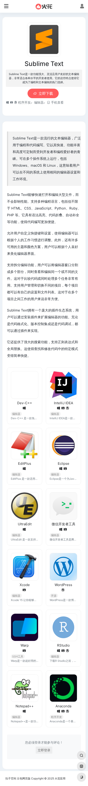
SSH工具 (17, 656)
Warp (25, 645)
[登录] (82, 6)
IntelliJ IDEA (63, 403)
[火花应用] (44, 6)
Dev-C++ (24, 403)
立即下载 (46, 93)
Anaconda (63, 706)
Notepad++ (25, 706)
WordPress (63, 585)
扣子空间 (10, 778)
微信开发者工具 (63, 524)
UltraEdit (25, 524)
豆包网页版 (23, 778)
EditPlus (24, 463)
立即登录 (44, 750)
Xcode (25, 585)
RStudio (63, 645)
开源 (53, 595)
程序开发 (24, 102)
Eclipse (63, 463)
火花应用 (60, 778)
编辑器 (39, 102)
